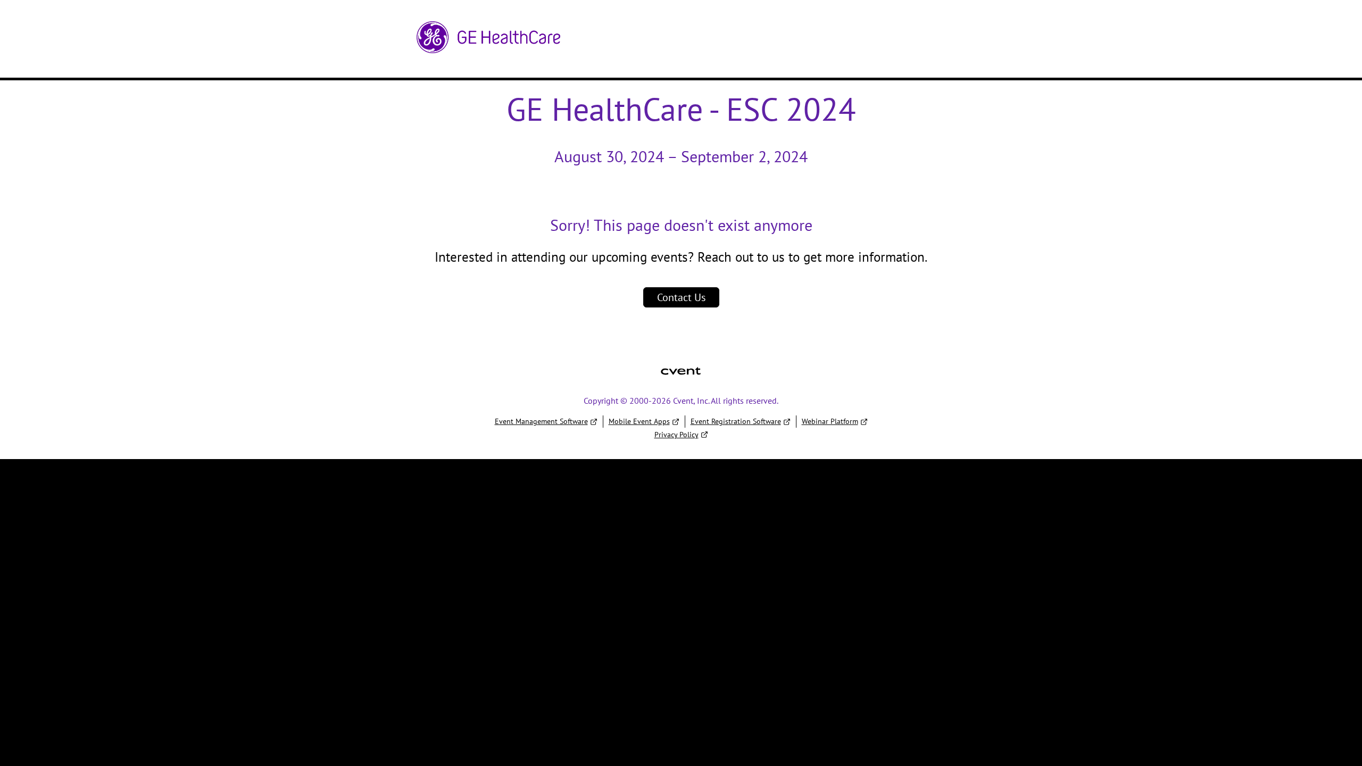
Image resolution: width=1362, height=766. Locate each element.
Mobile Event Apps (639, 421)
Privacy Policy (676, 434)
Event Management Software (541, 421)
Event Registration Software (736, 421)
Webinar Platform (830, 421)
